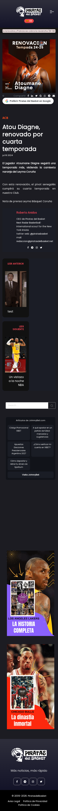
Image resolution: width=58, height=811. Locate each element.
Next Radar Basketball (28, 222)
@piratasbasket (39, 233)
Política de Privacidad (35, 801)
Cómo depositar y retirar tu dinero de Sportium (18, 464)
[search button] (52, 405)
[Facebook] (28, 95)
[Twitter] (36, 95)
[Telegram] (49, 95)
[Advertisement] (29, 512)
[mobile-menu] (54, 12)
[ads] (31, 593)
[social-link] (17, 781)
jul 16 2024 (7, 155)
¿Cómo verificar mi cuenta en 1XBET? (42, 446)
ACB (5, 118)
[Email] (54, 95)
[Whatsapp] (45, 95)
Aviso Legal (14, 801)
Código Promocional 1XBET (18, 429)
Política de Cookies (29, 805)
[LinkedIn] (32, 95)
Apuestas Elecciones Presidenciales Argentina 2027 (19, 449)
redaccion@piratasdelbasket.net (34, 241)
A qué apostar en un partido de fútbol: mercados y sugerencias (42, 432)
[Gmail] (41, 95)
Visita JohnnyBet (30, 474)
